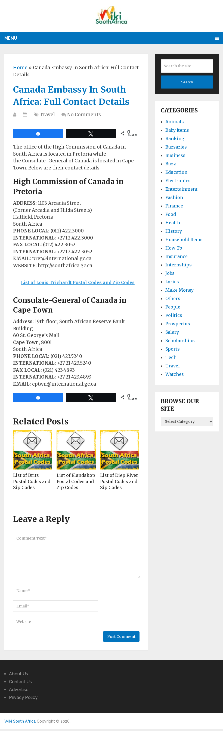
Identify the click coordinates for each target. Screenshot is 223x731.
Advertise (19, 689)
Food (170, 214)
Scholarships (180, 340)
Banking (174, 138)
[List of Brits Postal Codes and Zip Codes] (32, 450)
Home (20, 68)
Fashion (174, 197)
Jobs (170, 273)
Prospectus (177, 323)
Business (175, 155)
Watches (174, 374)
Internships (178, 264)
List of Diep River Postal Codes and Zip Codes (119, 481)
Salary (172, 332)
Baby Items (177, 130)
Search (187, 82)
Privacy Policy (23, 697)
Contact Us (20, 681)
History (173, 231)
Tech (170, 357)
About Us (18, 673)
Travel (47, 115)
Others (172, 298)
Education (176, 172)
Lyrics (172, 281)
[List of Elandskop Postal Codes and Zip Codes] (76, 450)
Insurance (176, 256)
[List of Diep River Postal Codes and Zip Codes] (119, 450)
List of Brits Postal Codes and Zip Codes (31, 481)
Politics (173, 315)
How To (173, 248)
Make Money (179, 290)
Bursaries (176, 147)
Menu (10, 38)
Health (172, 222)
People (172, 307)
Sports (172, 349)
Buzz (170, 163)
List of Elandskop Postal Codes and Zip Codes (76, 481)
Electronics (178, 180)
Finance (174, 206)
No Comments (84, 115)
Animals (174, 121)
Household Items (184, 239)
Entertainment (181, 189)
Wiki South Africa (20, 721)
